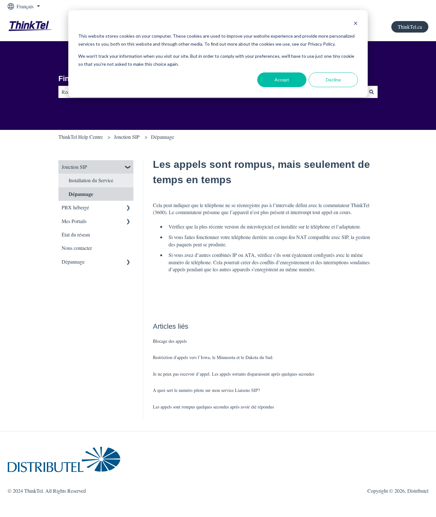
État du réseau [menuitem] (76, 234)
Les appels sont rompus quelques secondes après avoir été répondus (213, 407)
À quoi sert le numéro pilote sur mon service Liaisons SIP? (206, 390)
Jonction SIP (126, 136)
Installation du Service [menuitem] (91, 180)
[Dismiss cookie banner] (355, 24)
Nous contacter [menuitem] (77, 247)
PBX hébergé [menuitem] (75, 207)
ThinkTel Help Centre (80, 136)
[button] (128, 167)
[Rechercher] (371, 92)
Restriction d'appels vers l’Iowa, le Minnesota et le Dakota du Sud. (213, 357)
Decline (333, 79)
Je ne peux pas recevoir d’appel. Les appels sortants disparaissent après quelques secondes (233, 374)
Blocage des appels (170, 341)
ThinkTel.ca (410, 26)
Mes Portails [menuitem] (74, 221)
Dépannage (162, 136)
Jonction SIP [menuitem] (74, 166)
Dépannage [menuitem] (81, 194)
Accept (281, 79)
